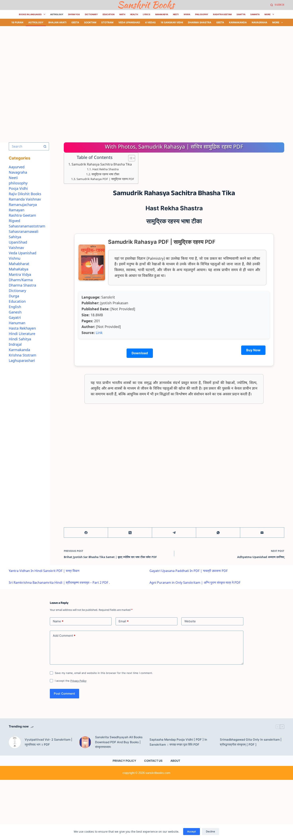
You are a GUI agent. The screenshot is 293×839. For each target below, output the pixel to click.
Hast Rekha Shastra (105, 169)
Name (58, 621)
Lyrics (146, 14)
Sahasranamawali (23, 231)
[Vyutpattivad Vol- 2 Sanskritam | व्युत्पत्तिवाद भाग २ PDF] (15, 742)
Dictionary (91, 14)
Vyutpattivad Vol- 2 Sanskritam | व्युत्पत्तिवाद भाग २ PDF (48, 742)
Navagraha (259, 22)
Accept (191, 831)
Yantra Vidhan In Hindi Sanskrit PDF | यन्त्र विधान (44, 571)
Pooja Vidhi (18, 188)
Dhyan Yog (74, 14)
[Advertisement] (119, 55)
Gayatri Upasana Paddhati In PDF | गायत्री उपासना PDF (188, 571)
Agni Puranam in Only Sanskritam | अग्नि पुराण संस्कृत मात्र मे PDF (194, 582)
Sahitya (241, 14)
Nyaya (187, 14)
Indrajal (15, 344)
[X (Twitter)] (130, 533)
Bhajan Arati (57, 22)
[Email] (262, 533)
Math (122, 14)
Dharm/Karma (21, 279)
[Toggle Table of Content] (129, 158)
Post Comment (64, 693)
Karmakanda (238, 22)
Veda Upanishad (129, 22)
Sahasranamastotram (27, 226)
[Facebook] (86, 533)
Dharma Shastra (199, 22)
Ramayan (16, 210)
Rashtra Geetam (222, 14)
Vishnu (14, 258)
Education (108, 14)
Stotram (107, 22)
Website (190, 621)
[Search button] (45, 146)
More (267, 14)
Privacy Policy (78, 680)
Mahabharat (19, 263)
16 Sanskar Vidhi (172, 22)
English (15, 306)
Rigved (14, 220)
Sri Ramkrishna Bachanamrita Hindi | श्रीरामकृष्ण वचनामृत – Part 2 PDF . (59, 582)
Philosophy (201, 14)
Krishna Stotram (22, 355)
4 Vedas (150, 22)
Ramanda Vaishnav (25, 199)
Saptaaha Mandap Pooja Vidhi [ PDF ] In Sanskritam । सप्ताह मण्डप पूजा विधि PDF (178, 742)
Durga (14, 296)
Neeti (176, 14)
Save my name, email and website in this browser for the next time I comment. (104, 673)
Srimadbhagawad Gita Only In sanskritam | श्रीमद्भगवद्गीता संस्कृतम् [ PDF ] (250, 742)
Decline (210, 831)
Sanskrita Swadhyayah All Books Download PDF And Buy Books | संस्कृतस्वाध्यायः (119, 742)
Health (134, 14)
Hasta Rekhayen (22, 328)
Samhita (255, 14)
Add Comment (64, 636)
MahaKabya (161, 14)
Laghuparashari (22, 360)
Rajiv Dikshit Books (25, 193)
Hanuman (17, 322)
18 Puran (17, 22)
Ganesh (15, 312)
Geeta (75, 22)
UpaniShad (18, 242)
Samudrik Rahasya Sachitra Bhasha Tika (102, 164)
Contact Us (153, 760)
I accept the (71, 680)
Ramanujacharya (23, 204)
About (175, 760)
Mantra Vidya (20, 274)
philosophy (18, 183)
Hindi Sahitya (20, 339)
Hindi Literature (22, 333)
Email (124, 621)
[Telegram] (174, 533)
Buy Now (253, 350)
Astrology (56, 14)
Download (140, 353)
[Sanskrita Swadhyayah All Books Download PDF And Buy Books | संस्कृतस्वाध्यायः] (85, 742)
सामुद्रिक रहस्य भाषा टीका (105, 174)
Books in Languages (30, 14)
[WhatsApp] (218, 533)
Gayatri (15, 317)
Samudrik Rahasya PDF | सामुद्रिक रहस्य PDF (105, 179)
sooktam (90, 22)
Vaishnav (16, 247)
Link (99, 332)
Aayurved (17, 166)
